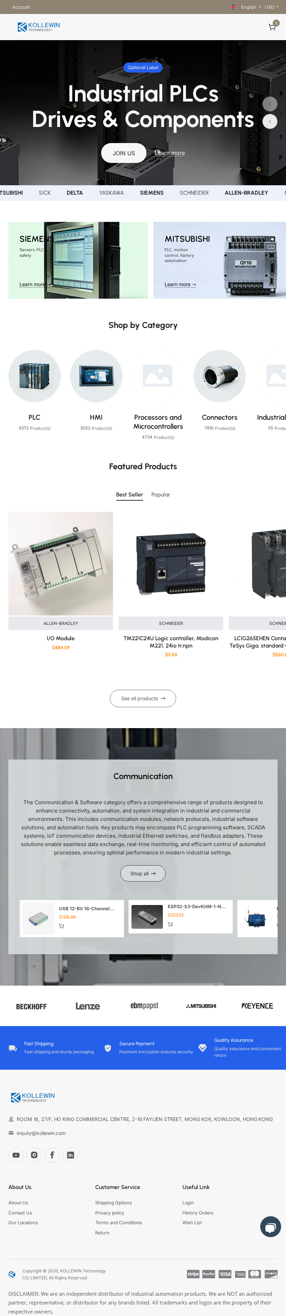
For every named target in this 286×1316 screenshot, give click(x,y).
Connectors (220, 417)
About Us (19, 1187)
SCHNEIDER (171, 623)
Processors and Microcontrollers (158, 422)
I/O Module (61, 638)
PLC (34, 417)
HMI (96, 417)
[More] (38, 7)
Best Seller (129, 494)
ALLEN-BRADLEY (61, 623)
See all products (139, 698)
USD (269, 7)
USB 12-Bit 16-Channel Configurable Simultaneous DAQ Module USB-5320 (88, 909)
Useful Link (196, 1187)
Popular (160, 494)
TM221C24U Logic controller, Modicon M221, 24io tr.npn (170, 642)
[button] (270, 104)
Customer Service (117, 1187)
